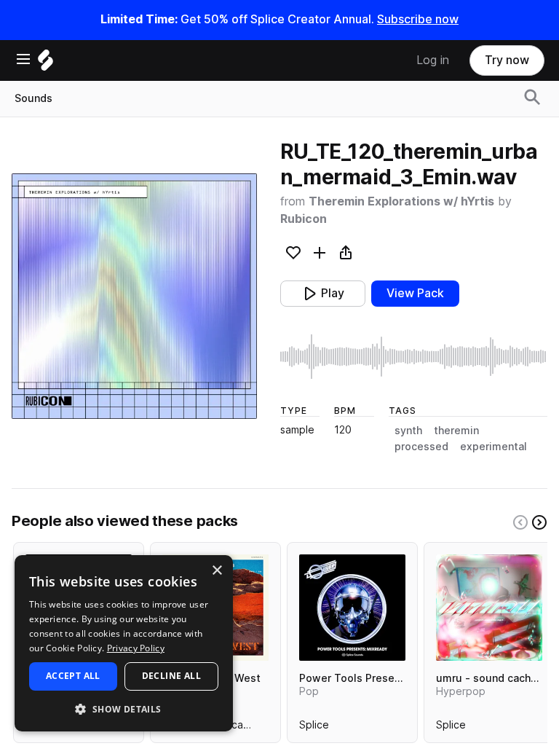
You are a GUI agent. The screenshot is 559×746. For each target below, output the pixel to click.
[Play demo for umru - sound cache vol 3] (489, 607)
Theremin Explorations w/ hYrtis (401, 201)
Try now (507, 60)
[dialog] (124, 643)
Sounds (33, 98)
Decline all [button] (171, 676)
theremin (456, 430)
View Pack (415, 293)
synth (408, 430)
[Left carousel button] (520, 522)
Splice (314, 728)
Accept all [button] (73, 676)
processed (421, 446)
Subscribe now (418, 19)
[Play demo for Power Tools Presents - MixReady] (352, 607)
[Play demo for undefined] (134, 296)
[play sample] (413, 356)
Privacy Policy (135, 648)
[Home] (45, 63)
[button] (123, 708)
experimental (493, 446)
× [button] (216, 570)
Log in (432, 60)
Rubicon (303, 219)
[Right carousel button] (539, 522)
